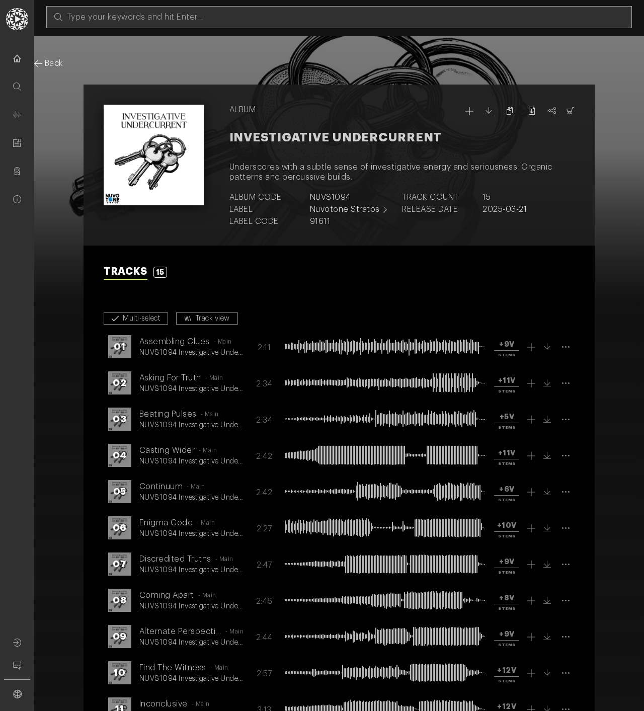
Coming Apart (166, 595)
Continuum (161, 487)
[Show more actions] (566, 347)
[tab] (135, 273)
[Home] (17, 58)
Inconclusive (163, 704)
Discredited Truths (175, 559)
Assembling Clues (174, 342)
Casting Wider (167, 450)
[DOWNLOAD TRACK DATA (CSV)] (532, 111)
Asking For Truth (170, 378)
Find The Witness (172, 668)
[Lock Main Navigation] (34, 366)
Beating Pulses (168, 414)
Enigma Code (166, 523)
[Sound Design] (17, 115)
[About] (17, 199)
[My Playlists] (17, 143)
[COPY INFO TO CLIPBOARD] (510, 111)
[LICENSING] (571, 111)
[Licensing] (17, 171)
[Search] (17, 86)
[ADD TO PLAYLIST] (469, 111)
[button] (506, 348)
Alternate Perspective (182, 631)
